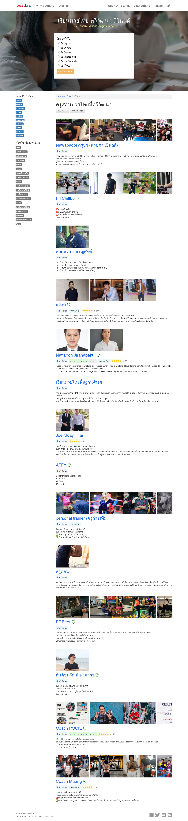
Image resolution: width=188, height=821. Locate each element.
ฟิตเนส (18, 165)
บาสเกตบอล (20, 160)
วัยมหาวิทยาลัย (69, 61)
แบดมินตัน (19, 215)
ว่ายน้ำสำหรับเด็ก (21, 194)
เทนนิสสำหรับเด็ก (21, 211)
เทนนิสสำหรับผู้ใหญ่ (22, 207)
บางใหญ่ (19, 116)
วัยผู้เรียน (62, 110)
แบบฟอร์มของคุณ (119, 5)
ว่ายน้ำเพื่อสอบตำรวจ (23, 198)
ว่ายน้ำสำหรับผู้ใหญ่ (22, 190)
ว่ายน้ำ (18, 181)
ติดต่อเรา (49, 816)
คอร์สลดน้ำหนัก (21, 156)
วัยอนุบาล (66, 43)
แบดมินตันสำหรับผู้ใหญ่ (23, 220)
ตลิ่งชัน (18, 101)
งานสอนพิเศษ (142, 5)
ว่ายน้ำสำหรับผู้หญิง (22, 186)
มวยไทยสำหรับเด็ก (22, 177)
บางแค (18, 112)
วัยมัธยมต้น (67, 52)
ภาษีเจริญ (19, 124)
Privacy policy (37, 816)
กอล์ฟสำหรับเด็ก (21, 152)
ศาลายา (18, 128)
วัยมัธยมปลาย (68, 56)
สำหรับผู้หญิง (77, 110)
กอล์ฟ (18, 148)
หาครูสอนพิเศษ (45, 5)
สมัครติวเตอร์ (162, 5)
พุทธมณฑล (20, 120)
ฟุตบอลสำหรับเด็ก (22, 173)
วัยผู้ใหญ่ (65, 65)
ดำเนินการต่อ (64, 71)
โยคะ (18, 224)
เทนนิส (18, 203)
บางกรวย (19, 104)
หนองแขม (19, 135)
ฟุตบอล (18, 169)
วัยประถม (66, 47)
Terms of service (23, 816)
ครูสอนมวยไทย (64, 96)
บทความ (63, 5)
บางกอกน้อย (20, 108)
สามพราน (19, 131)
